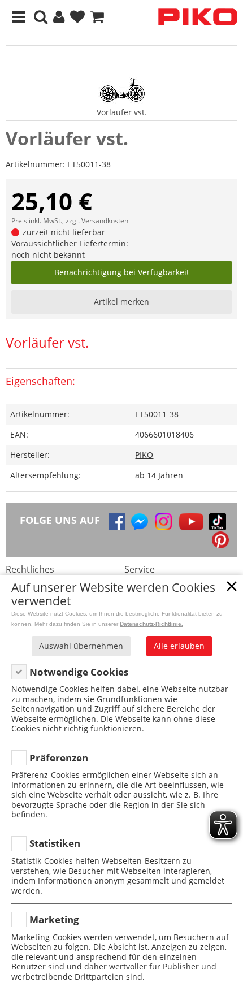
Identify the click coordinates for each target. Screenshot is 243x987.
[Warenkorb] (97, 17)
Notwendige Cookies (78, 671)
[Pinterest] (220, 539)
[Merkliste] (77, 17)
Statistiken (54, 843)
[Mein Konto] (58, 17)
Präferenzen (58, 757)
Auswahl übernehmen (81, 645)
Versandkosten (104, 221)
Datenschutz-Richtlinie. (151, 624)
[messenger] (139, 521)
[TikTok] (217, 521)
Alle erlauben (179, 645)
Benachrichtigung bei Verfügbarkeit (121, 272)
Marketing (54, 919)
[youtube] (191, 521)
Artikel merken (121, 301)
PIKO (144, 454)
